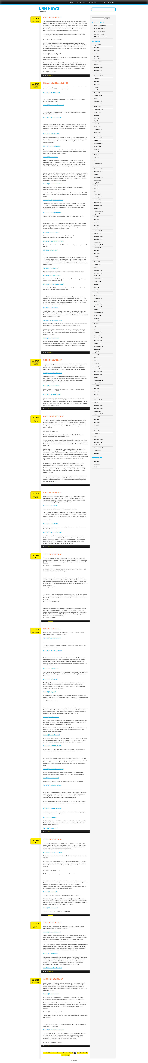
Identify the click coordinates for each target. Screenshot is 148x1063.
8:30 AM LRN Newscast (100, 37)
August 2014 (97, 450)
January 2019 (97, 301)
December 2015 (98, 405)
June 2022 (97, 185)
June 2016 (97, 388)
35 (69, 1052)
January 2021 (97, 233)
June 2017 (97, 354)
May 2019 (96, 290)
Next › (63, 1055)
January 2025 (97, 98)
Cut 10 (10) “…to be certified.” (51, 232)
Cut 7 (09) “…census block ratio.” (52, 184)
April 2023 (96, 157)
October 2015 (97, 411)
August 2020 (97, 247)
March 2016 (97, 397)
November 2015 (98, 408)
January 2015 (97, 436)
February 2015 (98, 433)
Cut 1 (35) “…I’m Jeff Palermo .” (52, 932)
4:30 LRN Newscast (52, 492)
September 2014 (98, 447)
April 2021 (96, 225)
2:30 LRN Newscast (52, 839)
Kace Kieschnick (35, 420)
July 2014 (96, 453)
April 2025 (96, 90)
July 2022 (96, 183)
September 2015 (98, 414)
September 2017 (98, 346)
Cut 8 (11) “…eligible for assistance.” (53, 200)
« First (53, 1052)
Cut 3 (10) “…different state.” (51, 994)
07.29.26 (35, 18)
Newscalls (50, 831)
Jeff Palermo (36, 21)
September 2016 (98, 380)
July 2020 (96, 250)
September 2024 (98, 109)
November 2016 (98, 374)
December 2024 (98, 101)
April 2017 (96, 360)
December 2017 (98, 338)
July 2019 (96, 284)
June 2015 (97, 422)
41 (86, 1052)
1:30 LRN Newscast (52, 923)
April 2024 (96, 123)
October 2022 (97, 174)
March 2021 (97, 228)
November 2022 (98, 171)
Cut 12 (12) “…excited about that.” (52, 968)
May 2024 (96, 121)
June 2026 (97, 50)
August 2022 (97, 180)
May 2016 (96, 391)
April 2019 (96, 292)
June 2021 (97, 219)
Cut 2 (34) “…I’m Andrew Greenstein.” (53, 105)
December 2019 (98, 270)
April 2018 (96, 326)
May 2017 (96, 357)
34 (66, 1052)
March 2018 (97, 329)
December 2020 (98, 236)
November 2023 (98, 137)
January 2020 (97, 267)
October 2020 (97, 242)
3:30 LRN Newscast (52, 554)
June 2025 (97, 84)
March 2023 (97, 160)
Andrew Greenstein (35, 87)
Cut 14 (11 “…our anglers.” (50, 908)
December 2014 (98, 439)
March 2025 (97, 92)
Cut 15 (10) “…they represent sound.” (53, 284)
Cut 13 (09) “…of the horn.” (50, 268)
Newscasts (50, 75)
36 (72, 1052)
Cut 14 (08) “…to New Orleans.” (52, 275)
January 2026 (97, 64)
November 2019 (98, 273)
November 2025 (98, 70)
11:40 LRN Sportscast (100, 25)
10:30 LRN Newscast (100, 31)
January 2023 (97, 166)
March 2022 (97, 194)
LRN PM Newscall (52, 629)
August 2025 (97, 78)
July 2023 (96, 149)
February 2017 (98, 366)
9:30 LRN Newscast (99, 34)
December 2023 (98, 135)
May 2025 (96, 87)
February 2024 (98, 129)
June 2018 (97, 321)
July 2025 (96, 81)
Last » (67, 1055)
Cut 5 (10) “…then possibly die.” (52, 146)
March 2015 (97, 431)
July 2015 (96, 419)
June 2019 (97, 287)
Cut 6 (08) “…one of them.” (50, 157)
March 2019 (97, 295)
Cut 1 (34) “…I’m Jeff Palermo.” (51, 92)
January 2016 (97, 402)
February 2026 (98, 61)
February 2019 (98, 298)
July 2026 (96, 47)
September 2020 (98, 245)
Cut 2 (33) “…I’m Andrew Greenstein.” (53, 1029)
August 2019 (97, 281)
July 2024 (96, 115)
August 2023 (97, 146)
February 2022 (98, 197)
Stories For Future (107, 2)
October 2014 (97, 445)
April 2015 (96, 428)
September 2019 (98, 278)
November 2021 (98, 205)
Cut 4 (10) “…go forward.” (50, 891)
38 (77, 1052)
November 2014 (98, 442)
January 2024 (97, 132)
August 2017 (97, 349)
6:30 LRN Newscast (52, 18)
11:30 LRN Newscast (99, 28)
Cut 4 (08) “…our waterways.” (51, 133)
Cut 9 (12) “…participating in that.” (52, 212)
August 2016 (97, 383)
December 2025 (98, 67)
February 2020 (98, 264)
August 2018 (97, 315)
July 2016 (96, 385)
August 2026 (97, 45)
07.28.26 (35, 84)
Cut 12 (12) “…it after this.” (50, 250)
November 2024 (98, 104)
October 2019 (97, 276)
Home (71, 2)
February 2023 (98, 163)
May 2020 (96, 256)
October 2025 (97, 73)
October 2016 (97, 377)
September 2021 (98, 211)
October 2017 (97, 343)
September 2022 (98, 177)
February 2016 (98, 400)
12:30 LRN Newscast (53, 979)
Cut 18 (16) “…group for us (50, 338)
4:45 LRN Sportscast (53, 416)
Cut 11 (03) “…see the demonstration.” (53, 241)
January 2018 (97, 335)
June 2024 (97, 118)
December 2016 (98, 371)
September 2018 (98, 312)
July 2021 (96, 216)
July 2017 (96, 352)
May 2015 (96, 425)
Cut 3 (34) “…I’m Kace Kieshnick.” (52, 117)
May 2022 (96, 188)
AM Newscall (80, 2)
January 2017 (97, 369)
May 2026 (96, 53)
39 (80, 1052)
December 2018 (98, 304)
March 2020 (97, 261)
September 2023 (98, 143)
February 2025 (98, 95)
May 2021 (96, 222)
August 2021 (97, 214)
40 (83, 1052)
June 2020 (97, 253)
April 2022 (96, 191)
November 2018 (98, 307)
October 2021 (97, 208)
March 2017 (97, 363)
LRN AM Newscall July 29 (55, 83)
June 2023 (97, 152)
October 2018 (97, 309)
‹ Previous (59, 1052)
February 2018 (98, 332)
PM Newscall (93, 2)
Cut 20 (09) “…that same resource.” (53, 852)
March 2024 (97, 126)
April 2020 (96, 259)
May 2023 (96, 154)
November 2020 (98, 239)
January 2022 (97, 199)
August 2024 (97, 112)
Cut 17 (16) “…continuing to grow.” (52, 320)
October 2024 (97, 106)
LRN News (49, 8)
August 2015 (97, 416)
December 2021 (98, 202)
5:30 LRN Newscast (52, 360)
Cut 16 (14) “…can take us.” (50, 307)
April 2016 (96, 394)
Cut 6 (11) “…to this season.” (51, 953)
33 (63, 1052)
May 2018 (96, 323)
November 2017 (98, 340)
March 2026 (97, 59)
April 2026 (96, 56)
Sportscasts (50, 484)
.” (58, 338)
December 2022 (98, 168)
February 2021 (98, 230)
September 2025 (98, 76)
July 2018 (96, 318)
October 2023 (97, 140)
